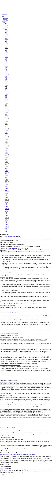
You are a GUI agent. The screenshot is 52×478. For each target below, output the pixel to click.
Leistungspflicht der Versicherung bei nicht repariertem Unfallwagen (8, 382)
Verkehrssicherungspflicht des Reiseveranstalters (6, 354)
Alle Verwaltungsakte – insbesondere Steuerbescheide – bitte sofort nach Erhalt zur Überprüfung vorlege (12, 237)
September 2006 (18, 236)
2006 (14, 236)
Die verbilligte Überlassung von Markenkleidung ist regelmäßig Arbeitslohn (9, 333)
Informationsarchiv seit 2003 (9, 236)
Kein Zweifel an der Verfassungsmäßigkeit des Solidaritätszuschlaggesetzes (9, 312)
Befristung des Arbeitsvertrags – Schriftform (5, 468)
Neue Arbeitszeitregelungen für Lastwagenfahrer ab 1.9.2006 (7, 427)
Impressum (3, 474)
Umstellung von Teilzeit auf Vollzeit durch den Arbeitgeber (7, 437)
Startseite (5, 236)
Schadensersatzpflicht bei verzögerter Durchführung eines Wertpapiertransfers (9, 419)
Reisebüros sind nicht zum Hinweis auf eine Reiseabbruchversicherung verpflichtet (10, 365)
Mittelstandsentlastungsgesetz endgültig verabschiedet (6, 277)
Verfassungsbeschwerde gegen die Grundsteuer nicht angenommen (8, 305)
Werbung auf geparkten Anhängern (4, 373)
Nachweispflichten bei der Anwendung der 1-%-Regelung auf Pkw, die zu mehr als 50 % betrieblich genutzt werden (14, 248)
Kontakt (3, 475)
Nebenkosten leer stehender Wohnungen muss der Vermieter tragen (8, 402)
